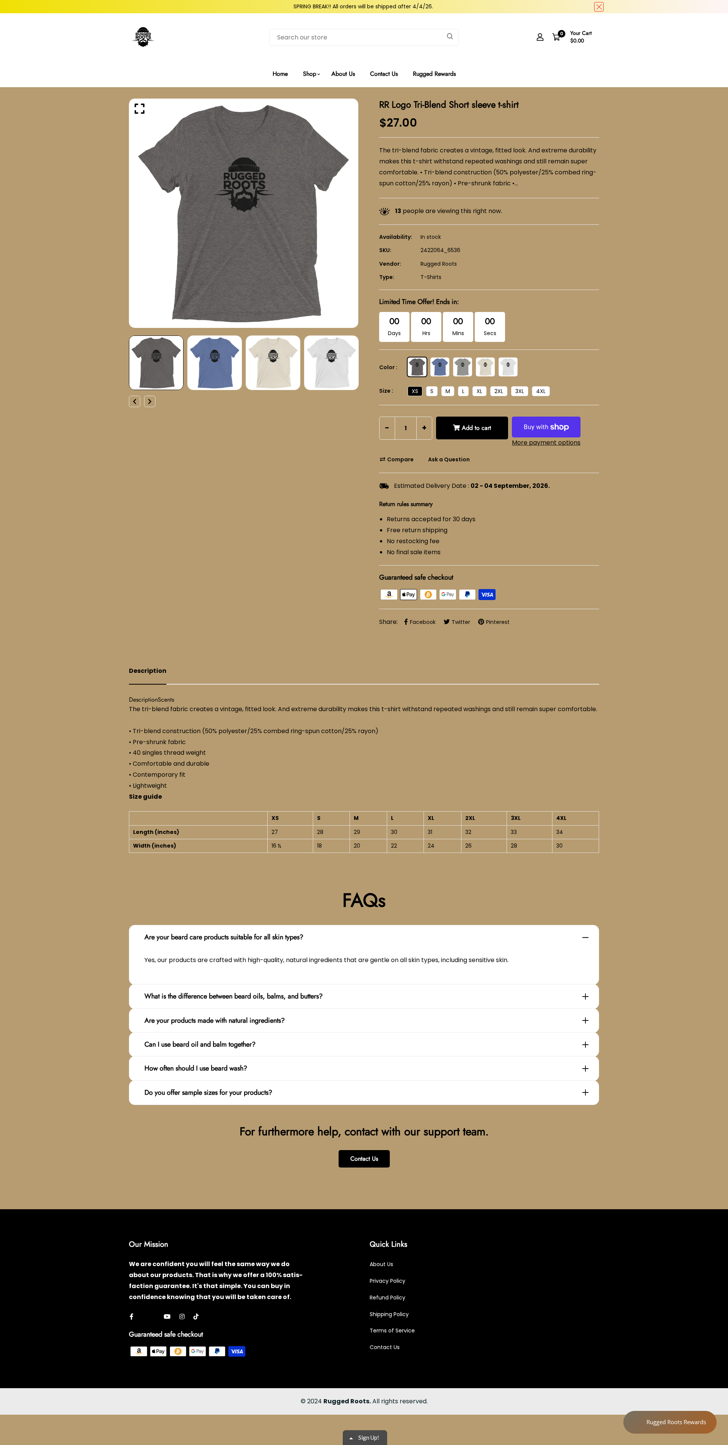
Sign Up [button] (365, 108)
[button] (435, 57)
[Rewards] (670, 1422)
